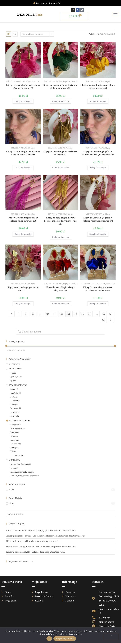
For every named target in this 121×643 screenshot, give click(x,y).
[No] (111, 637)
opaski (13, 373)
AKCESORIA (14, 460)
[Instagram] (73, 10)
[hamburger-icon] (115, 14)
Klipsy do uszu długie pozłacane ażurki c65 (23, 289)
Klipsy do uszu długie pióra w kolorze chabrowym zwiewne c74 (98, 153)
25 (82, 314)
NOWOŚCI (36, 81)
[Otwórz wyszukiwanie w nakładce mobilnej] (60, 332)
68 (110, 314)
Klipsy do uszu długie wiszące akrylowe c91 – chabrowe (97, 289)
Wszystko (110, 34)
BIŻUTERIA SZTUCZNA (15, 81)
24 (102, 34)
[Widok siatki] (8, 34)
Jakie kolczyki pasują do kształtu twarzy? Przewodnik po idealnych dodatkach (41, 546)
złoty (11, 503)
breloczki (14, 468)
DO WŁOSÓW (15, 368)
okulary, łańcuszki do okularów (24, 475)
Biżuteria (30, 14)
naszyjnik (14, 440)
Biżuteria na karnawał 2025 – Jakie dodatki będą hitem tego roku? (35, 552)
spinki (13, 380)
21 (54, 314)
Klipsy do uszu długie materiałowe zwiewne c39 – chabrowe (23, 153)
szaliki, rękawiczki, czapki (22, 472)
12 (98, 34)
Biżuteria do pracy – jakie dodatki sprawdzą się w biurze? (32, 541)
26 (89, 314)
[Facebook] (78, 10)
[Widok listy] (15, 34)
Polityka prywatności (65, 638)
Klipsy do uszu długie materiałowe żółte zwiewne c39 (98, 86)
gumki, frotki (16, 376)
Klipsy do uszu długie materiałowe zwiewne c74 (60, 153)
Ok (49, 638)
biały (11, 489)
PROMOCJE (14, 364)
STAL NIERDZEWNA (18, 385)
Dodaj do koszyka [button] (23, 101)
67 (103, 314)
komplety (14, 416)
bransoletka (15, 444)
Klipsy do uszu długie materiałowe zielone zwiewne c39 (60, 86)
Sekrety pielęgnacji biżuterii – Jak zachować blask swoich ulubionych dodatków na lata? (45, 536)
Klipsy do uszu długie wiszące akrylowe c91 (60, 289)
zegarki (13, 397)
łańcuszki (14, 389)
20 (47, 314)
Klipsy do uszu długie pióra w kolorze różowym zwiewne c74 (98, 219)
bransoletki (15, 408)
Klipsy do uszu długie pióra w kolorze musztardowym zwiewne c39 (60, 220)
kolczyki (14, 404)
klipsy (28, 81)
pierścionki (15, 393)
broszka (14, 436)
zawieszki (14, 412)
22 (61, 314)
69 (103, 319)
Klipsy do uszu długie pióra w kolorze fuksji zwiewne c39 (23, 219)
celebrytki (15, 400)
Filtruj (108, 350)
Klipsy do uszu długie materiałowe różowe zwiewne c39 (23, 86)
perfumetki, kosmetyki (20, 464)
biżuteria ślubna (17, 428)
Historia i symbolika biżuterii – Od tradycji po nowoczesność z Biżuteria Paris (41, 530)
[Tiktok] (82, 10)
